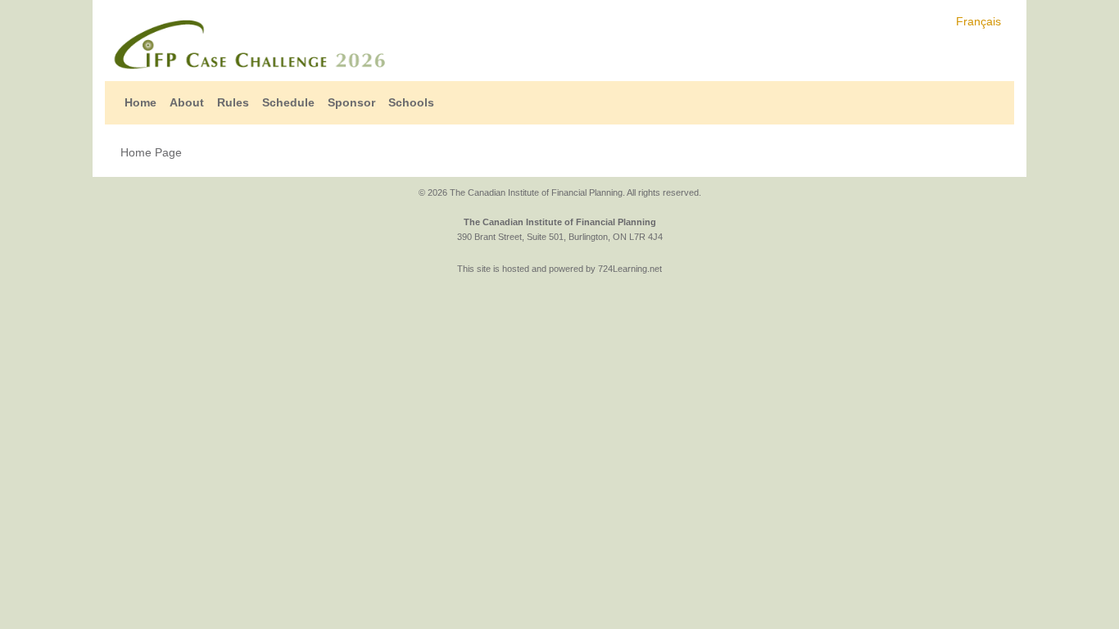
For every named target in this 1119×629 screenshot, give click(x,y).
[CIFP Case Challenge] (248, 44)
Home (140, 102)
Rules (233, 102)
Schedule (288, 102)
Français (978, 21)
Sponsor (351, 102)
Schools (411, 102)
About (187, 102)
